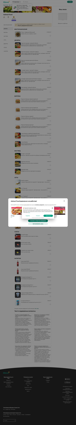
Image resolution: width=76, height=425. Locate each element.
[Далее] (64, 212)
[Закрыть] (64, 201)
